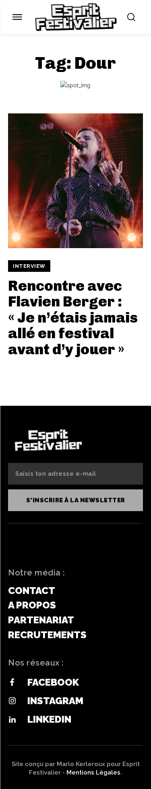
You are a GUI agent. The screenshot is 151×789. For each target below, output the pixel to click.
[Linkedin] (12, 720)
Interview (29, 266)
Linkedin (49, 719)
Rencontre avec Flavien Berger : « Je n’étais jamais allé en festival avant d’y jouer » (73, 317)
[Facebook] (12, 683)
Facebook (53, 682)
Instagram (55, 701)
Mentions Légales (93, 772)
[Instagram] (12, 701)
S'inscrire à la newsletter (75, 500)
